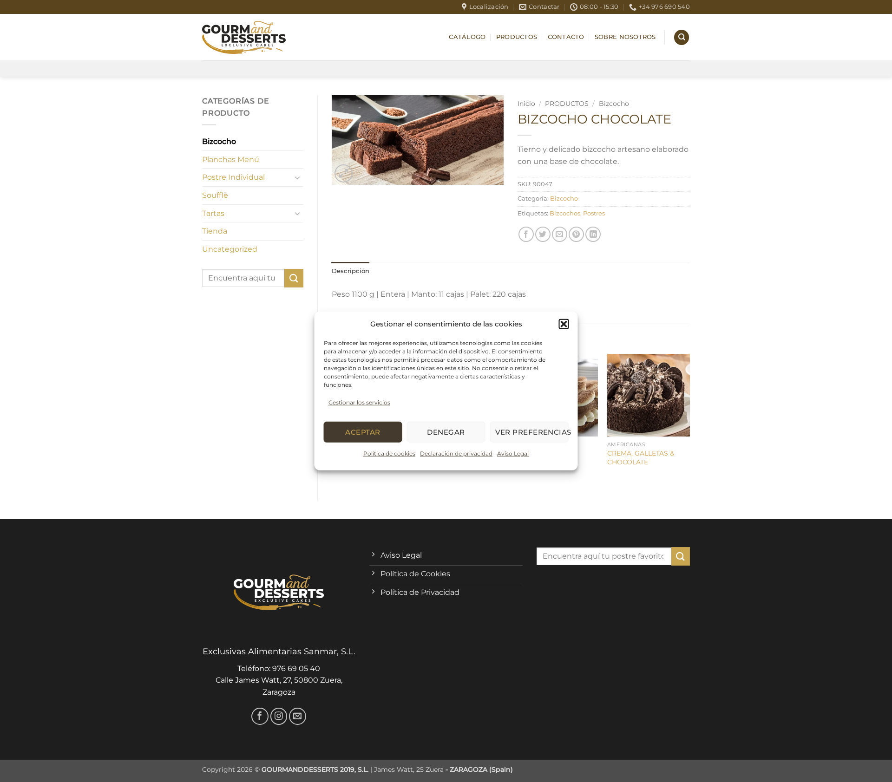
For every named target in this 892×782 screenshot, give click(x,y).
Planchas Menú (230, 159)
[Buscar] (681, 37)
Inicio (526, 103)
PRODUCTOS (516, 36)
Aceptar (362, 432)
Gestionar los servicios (359, 402)
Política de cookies (389, 453)
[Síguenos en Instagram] (279, 716)
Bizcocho (219, 141)
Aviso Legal (513, 453)
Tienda (214, 231)
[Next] (689, 419)
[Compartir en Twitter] (543, 234)
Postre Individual (233, 177)
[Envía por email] (559, 234)
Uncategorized (229, 249)
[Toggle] (297, 177)
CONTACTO (566, 36)
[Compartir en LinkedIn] (593, 234)
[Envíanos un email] (297, 716)
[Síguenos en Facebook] (260, 716)
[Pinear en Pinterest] (576, 234)
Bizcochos (565, 213)
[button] (564, 324)
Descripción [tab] (351, 270)
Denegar (446, 432)
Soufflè (215, 195)
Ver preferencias (532, 432)
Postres (594, 213)
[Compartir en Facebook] (526, 234)
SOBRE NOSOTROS (625, 36)
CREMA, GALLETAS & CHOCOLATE (640, 457)
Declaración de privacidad (456, 453)
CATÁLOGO (467, 36)
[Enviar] (293, 278)
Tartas (213, 213)
